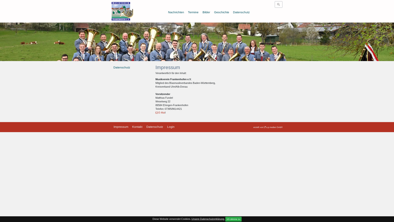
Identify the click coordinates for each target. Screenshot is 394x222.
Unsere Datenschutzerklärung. (208, 219)
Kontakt (137, 126)
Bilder (206, 12)
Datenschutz (241, 12)
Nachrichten (176, 12)
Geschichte (221, 12)
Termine (193, 12)
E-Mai (162, 112)
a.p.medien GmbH (274, 127)
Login (171, 126)
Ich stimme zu (233, 219)
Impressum (121, 126)
